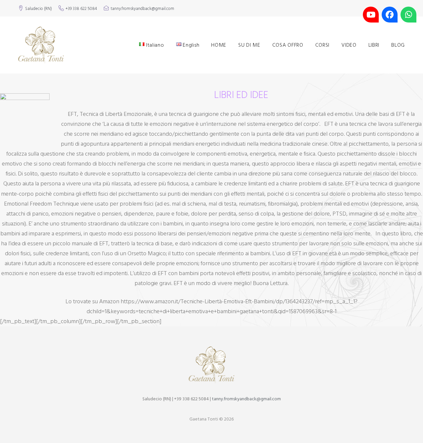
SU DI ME (249, 45)
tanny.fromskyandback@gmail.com (142, 9)
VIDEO (349, 45)
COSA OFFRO (287, 45)
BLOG (398, 45)
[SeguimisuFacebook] (390, 15)
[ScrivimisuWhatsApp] (408, 15)
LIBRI (374, 45)
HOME (218, 45)
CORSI (322, 45)
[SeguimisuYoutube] (371, 15)
